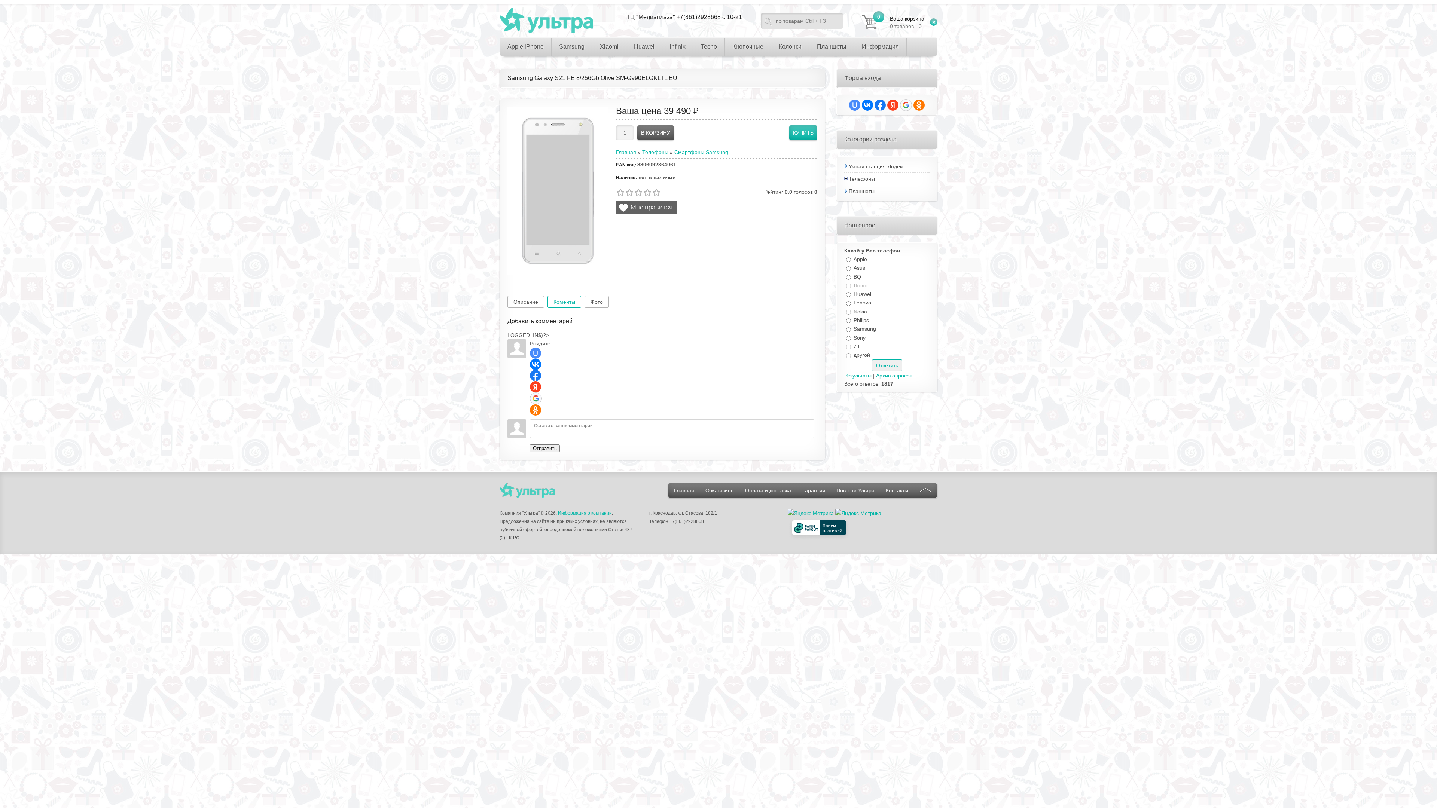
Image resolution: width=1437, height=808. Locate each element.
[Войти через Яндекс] (535, 386)
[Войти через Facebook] (535, 375)
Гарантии (813, 490)
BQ (857, 277)
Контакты (897, 490)
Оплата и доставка (768, 490)
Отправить (545, 448)
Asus (859, 268)
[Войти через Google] (536, 398)
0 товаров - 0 (907, 22)
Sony (860, 338)
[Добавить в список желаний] (646, 207)
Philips (861, 320)
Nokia (860, 312)
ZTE (859, 346)
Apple (860, 259)
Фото (597, 302)
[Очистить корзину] (933, 22)
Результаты (858, 376)
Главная (684, 490)
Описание (525, 302)
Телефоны (862, 179)
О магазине (719, 490)
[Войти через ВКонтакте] (535, 364)
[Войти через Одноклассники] (535, 410)
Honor (861, 285)
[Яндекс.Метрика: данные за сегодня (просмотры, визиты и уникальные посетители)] (858, 513)
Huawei (862, 294)
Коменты (564, 302)
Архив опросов (894, 376)
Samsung (865, 329)
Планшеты (862, 191)
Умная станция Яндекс (877, 166)
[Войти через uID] (535, 353)
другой (862, 355)
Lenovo (862, 303)
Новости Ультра (855, 490)
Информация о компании (585, 513)
